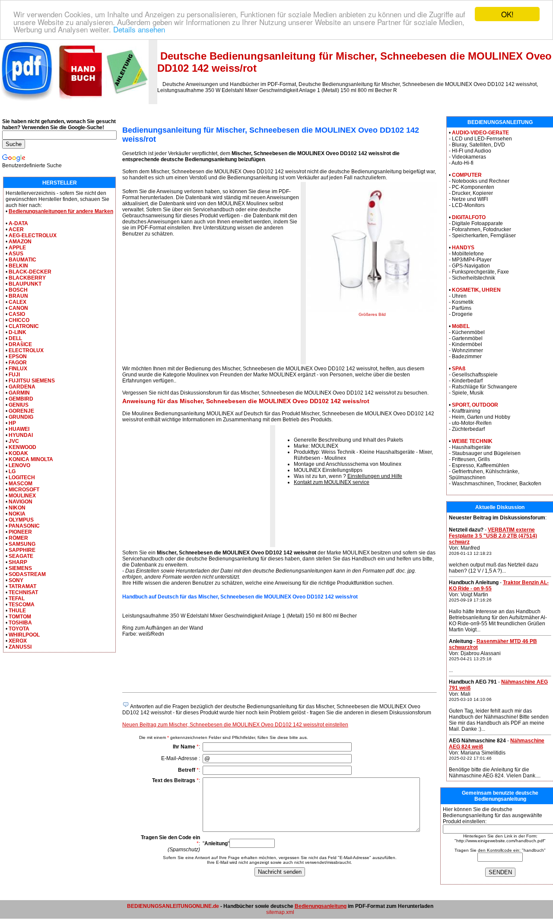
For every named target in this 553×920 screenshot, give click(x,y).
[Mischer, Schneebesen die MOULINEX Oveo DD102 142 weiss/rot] (372, 310)
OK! (507, 14)
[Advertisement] (194, 303)
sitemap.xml (280, 912)
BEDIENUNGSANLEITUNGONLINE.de (173, 906)
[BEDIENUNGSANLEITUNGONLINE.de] (74, 102)
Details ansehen (139, 29)
